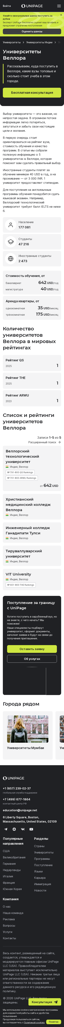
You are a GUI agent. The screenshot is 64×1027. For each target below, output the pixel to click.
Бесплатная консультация (32, 92)
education (20, 810)
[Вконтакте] (23, 829)
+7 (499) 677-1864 (16, 799)
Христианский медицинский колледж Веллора (28, 504)
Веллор (23, 466)
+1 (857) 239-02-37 (17, 788)
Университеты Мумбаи (25, 748)
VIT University (18, 574)
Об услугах (32, 659)
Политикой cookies (34, 1022)
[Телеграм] (6, 829)
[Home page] (32, 6)
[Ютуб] (31, 829)
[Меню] (57, 6)
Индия (14, 466)
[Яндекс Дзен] (14, 829)
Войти (7, 5)
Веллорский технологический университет (22, 456)
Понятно (53, 1021)
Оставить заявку (32, 649)
